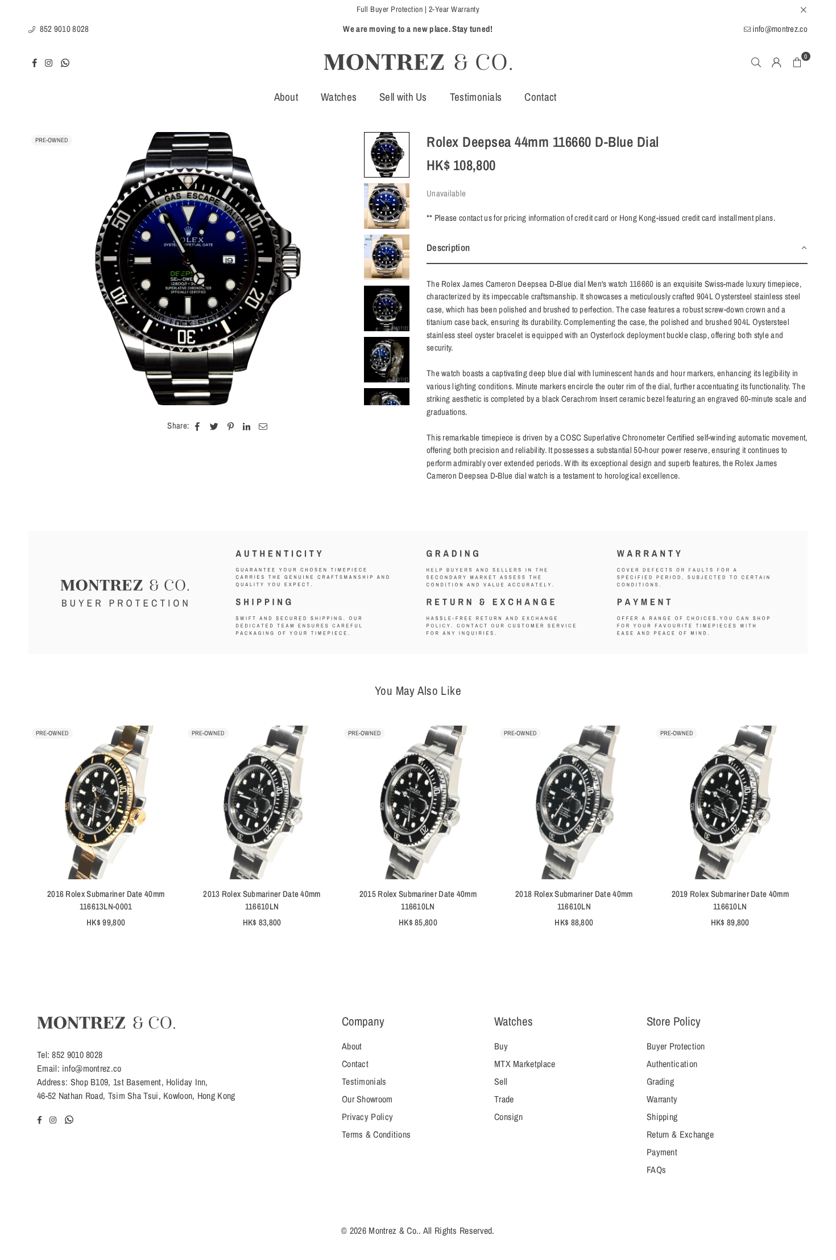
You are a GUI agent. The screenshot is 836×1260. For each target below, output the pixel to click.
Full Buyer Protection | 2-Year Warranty (418, 9)
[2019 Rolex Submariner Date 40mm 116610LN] (487, 802)
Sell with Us (403, 96)
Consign (508, 1116)
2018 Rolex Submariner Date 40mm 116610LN (331, 900)
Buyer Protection (676, 1046)
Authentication (672, 1063)
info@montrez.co (779, 29)
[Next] (343, 269)
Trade (504, 1099)
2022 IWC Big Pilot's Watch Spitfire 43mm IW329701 (643, 900)
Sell (500, 1081)
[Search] (756, 62)
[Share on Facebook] (197, 426)
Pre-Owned (51, 140)
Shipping (662, 1116)
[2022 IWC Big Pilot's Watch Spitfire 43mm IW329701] (643, 802)
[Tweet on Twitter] (214, 426)
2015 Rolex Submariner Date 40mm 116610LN (175, 900)
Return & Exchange (680, 1134)
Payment (662, 1152)
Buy (501, 1046)
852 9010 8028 (63, 29)
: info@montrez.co (89, 1068)
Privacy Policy (367, 1116)
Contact (540, 96)
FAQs (656, 1169)
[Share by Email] (263, 426)
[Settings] (777, 62)
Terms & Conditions (376, 1134)
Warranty (662, 1099)
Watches (339, 96)
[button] (797, 62)
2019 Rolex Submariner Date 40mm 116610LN (487, 900)
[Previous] (44, 269)
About (286, 96)
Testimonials (476, 96)
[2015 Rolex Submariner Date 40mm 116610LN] (175, 802)
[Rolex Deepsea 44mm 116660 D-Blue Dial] (387, 155)
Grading (660, 1081)
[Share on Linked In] (246, 426)
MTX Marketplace (525, 1063)
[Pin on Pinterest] (230, 426)
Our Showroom (367, 1099)
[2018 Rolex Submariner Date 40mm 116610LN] (331, 802)
